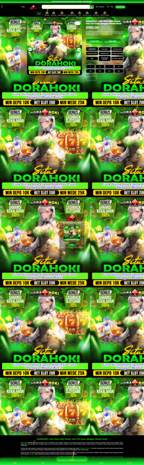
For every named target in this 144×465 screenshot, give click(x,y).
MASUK (72, 244)
